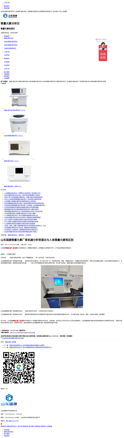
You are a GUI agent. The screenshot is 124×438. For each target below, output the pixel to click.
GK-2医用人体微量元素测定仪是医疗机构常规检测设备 (21, 221)
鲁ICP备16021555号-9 (12, 421)
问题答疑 (6, 74)
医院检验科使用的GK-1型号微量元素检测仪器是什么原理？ (27, 345)
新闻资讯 (6, 58)
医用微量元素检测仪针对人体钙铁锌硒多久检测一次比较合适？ (23, 211)
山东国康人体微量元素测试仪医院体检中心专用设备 (20, 201)
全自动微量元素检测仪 (11, 41)
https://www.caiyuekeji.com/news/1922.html (22, 332)
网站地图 (6, 8)
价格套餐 (6, 78)
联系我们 (6, 6)
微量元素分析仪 (8, 38)
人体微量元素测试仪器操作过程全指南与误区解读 (19, 223)
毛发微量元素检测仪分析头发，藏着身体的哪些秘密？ (21, 227)
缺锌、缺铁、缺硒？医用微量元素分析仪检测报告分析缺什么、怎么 (25, 225)
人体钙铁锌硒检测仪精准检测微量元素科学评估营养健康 (21, 207)
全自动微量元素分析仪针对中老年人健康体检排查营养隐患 (22, 217)
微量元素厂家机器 (10, 342)
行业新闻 (6, 65)
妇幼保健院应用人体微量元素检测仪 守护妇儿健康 (19, 213)
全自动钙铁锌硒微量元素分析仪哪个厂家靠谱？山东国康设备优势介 (24, 205)
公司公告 (6, 68)
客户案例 (6, 72)
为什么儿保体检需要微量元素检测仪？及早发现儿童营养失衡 (22, 199)
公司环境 (6, 55)
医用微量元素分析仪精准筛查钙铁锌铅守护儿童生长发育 (21, 209)
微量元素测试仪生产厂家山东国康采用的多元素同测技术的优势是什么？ (31, 347)
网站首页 (6, 36)
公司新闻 (6, 62)
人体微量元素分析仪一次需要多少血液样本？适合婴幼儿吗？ (22, 193)
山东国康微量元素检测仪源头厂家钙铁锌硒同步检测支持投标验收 (24, 203)
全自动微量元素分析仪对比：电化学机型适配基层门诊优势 (22, 195)
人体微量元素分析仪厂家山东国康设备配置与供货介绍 (21, 215)
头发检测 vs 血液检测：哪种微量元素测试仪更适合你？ (21, 229)
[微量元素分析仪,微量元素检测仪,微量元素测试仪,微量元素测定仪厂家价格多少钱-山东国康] (10, 18)
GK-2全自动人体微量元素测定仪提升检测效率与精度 (20, 219)
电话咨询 (6, 429)
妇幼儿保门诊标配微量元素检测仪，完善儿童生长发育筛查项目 (23, 197)
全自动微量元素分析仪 (11, 45)
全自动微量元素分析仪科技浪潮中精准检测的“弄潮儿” (21, 231)
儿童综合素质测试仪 (10, 48)
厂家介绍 (6, 2)
